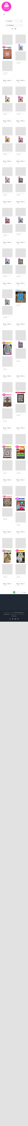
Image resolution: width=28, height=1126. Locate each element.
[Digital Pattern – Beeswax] (21, 556)
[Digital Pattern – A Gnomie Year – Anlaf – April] (21, 47)
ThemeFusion (6, 614)
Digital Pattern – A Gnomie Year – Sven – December (20, 275)
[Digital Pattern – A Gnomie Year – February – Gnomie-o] (21, 99)
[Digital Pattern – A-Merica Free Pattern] (21, 296)
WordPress (14, 616)
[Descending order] (21, 21)
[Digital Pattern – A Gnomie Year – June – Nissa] (21, 139)
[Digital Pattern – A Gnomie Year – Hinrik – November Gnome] (7, 139)
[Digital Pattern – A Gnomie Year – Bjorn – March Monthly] (7, 99)
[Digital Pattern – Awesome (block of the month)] (7, 501)
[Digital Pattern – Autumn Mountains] (21, 452)
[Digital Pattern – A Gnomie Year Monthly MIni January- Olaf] (7, 302)
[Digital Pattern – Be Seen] (21, 504)
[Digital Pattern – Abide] (7, 348)
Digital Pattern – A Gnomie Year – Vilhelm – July (6, 234)
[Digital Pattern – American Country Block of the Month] (21, 397)
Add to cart (5, 81)
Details (10, 80)
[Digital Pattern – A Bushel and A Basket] (7, 53)
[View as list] (15, 28)
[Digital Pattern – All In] (7, 400)
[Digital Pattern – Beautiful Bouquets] (7, 556)
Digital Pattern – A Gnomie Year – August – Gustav (20, 233)
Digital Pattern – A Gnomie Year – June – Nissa (19, 153)
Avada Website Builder (18, 612)
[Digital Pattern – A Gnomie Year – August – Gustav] (21, 220)
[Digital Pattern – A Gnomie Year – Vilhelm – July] (7, 220)
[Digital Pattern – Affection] (21, 344)
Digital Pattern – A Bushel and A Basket (5, 72)
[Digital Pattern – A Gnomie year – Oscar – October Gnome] (21, 179)
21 (21, 592)
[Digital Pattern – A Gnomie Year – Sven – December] (21, 261)
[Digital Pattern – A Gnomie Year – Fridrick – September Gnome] (7, 261)
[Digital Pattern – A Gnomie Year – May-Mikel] (7, 179)
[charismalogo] (6, 2)
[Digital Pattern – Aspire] (7, 452)
